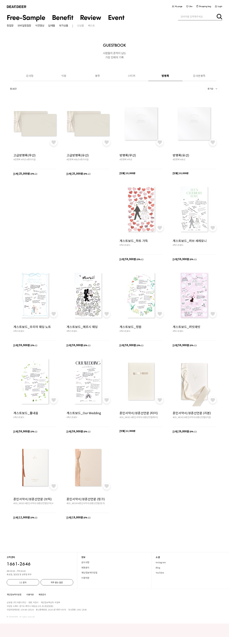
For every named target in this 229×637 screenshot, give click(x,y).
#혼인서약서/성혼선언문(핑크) (91, 503)
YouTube (160, 572)
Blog (158, 567)
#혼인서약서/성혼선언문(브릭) (38, 503)
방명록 (165, 76)
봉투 (97, 76)
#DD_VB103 (18, 503)
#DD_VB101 (125, 417)
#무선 (23, 159)
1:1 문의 (22, 582)
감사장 (30, 76)
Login (220, 6)
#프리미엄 (31, 159)
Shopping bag (205, 6)
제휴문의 (85, 567)
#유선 (76, 159)
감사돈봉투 (199, 76)
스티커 (131, 76)
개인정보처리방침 (89, 572)
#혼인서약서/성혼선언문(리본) (197, 417)
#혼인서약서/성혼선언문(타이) (144, 417)
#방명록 (16, 159)
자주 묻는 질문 (57, 582)
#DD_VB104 (72, 503)
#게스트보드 (125, 244)
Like (190, 6)
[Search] (219, 16)
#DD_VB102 (178, 417)
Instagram (161, 562)
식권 (63, 76)
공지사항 (85, 562)
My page (178, 6)
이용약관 (85, 577)
